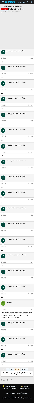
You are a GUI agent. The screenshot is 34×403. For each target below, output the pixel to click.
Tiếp (23, 369)
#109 (31, 183)
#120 (31, 361)
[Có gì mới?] (28, 2)
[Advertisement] (17, 31)
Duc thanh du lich (8, 12)
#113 (32, 246)
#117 (32, 309)
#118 (32, 330)
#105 (31, 121)
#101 (31, 58)
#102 (31, 74)
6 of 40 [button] (17, 369)
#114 (32, 262)
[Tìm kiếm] (32, 2)
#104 (31, 105)
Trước (11, 369)
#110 (32, 199)
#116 (32, 293)
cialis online (15, 317)
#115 (32, 278)
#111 (32, 215)
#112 (32, 230)
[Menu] (2, 2)
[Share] (28, 58)
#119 (32, 345)
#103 (31, 89)
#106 (31, 136)
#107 (31, 152)
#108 (31, 168)
